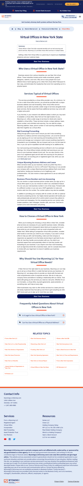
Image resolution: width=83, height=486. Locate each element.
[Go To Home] (12, 27)
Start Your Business (41, 60)
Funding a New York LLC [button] (38, 348)
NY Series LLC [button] (9, 372)
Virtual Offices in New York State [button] (40, 365)
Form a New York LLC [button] (11, 337)
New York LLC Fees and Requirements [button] (67, 353)
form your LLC (26, 157)
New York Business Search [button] (38, 337)
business (62, 53)
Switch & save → (72, 3)
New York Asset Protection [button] (12, 353)
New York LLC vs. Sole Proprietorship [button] (15, 342)
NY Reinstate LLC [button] (62, 365)
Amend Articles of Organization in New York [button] (14, 365)
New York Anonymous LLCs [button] (64, 342)
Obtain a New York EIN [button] (63, 337)
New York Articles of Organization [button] (14, 348)
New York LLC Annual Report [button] (39, 359)
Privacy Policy (59, 480)
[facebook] (9, 437)
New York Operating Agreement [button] (39, 353)
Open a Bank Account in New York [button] (66, 348)
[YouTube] (5, 437)
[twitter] (14, 437)
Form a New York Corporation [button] (65, 359)
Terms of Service (73, 480)
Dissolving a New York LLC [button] (38, 342)
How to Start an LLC (41, 39)
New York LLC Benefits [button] (11, 359)
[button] (41, 313)
